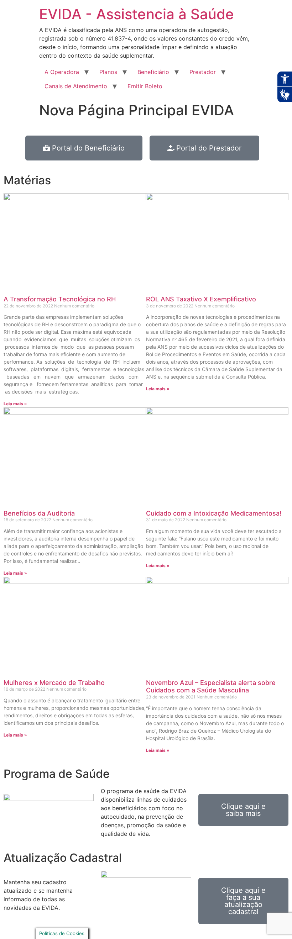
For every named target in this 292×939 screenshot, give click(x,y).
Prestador (202, 71)
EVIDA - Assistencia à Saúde (136, 14)
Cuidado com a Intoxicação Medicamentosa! (213, 513)
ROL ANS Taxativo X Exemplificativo (201, 299)
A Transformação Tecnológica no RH (60, 299)
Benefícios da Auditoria (39, 513)
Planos (108, 71)
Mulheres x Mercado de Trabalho (54, 682)
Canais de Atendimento (76, 86)
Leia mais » (15, 403)
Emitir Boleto (144, 86)
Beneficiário (153, 71)
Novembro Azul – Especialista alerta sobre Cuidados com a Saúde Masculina (211, 686)
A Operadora (62, 71)
